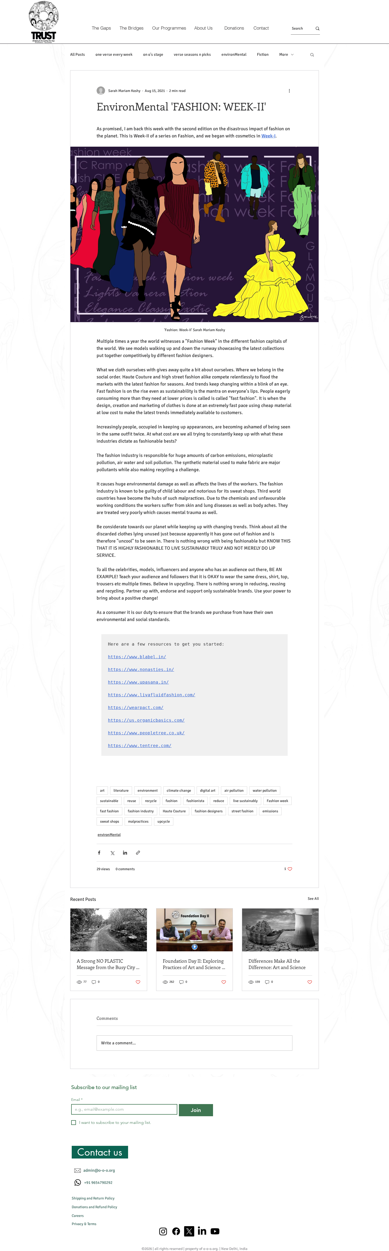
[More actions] (289, 90)
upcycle (163, 821)
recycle (151, 801)
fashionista (195, 801)
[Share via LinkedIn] (125, 852)
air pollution (234, 790)
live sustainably (245, 801)
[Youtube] (215, 1231)
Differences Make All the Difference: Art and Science (277, 964)
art (102, 790)
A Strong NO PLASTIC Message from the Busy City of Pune (108, 964)
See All (313, 898)
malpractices (138, 821)
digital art (207, 790)
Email (77, 1099)
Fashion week (277, 801)
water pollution (265, 790)
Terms (92, 1224)
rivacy (78, 1224)
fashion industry (141, 811)
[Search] (317, 28)
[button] (312, 54)
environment (148, 790)
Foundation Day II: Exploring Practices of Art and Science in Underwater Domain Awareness (194, 964)
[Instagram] (163, 1231)
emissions (270, 811)
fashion (172, 801)
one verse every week (114, 54)
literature (121, 790)
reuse (131, 801)
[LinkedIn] (202, 1231)
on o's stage (153, 54)
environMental (233, 54)
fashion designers (209, 811)
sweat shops (109, 821)
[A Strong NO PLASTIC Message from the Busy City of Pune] (108, 930)
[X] (189, 1231)
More (283, 54)
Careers (78, 1215)
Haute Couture (174, 811)
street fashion (243, 811)
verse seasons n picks (192, 54)
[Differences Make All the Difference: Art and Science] (280, 930)
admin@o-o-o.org (99, 1170)
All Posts (77, 54)
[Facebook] (176, 1231)
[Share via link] (138, 852)
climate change (179, 790)
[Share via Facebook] (99, 852)
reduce (218, 801)
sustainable (109, 801)
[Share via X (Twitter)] (112, 852)
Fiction (263, 54)
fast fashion (109, 811)
